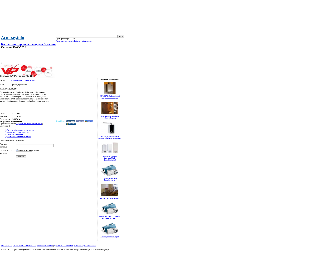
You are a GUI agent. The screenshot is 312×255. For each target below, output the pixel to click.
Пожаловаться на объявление (17, 132)
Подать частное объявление (24, 246)
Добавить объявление (82, 41)
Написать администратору (85, 246)
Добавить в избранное (14, 134)
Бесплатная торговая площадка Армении (28, 44)
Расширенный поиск (64, 41)
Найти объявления (45, 246)
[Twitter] (60, 122)
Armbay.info (12, 37)
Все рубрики (6, 246)
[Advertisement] (156, 18)
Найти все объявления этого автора (19, 130)
